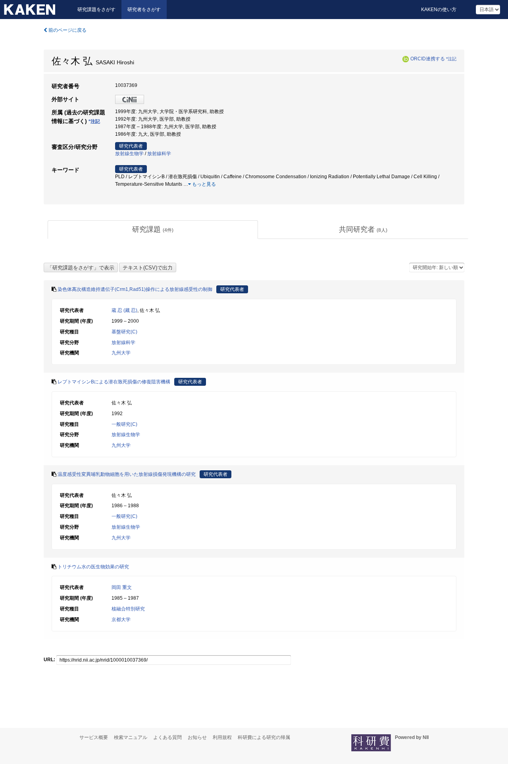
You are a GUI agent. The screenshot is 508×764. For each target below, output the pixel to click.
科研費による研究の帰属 (264, 737)
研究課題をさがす (96, 9)
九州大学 (121, 353)
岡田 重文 (122, 587)
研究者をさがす (144, 9)
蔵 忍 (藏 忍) (124, 310)
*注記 (451, 58)
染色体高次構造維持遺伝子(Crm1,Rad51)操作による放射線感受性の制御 (135, 289)
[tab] (153, 229)
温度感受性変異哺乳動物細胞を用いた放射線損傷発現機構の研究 (127, 474)
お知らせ (197, 737)
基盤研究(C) (124, 332)
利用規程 (222, 737)
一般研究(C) (124, 424)
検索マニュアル (130, 737)
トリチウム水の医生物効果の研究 (93, 567)
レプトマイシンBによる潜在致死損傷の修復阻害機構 (114, 382)
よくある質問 (167, 737)
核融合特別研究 (128, 609)
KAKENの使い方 (438, 9)
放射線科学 (159, 153)
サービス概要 (93, 737)
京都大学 (121, 619)
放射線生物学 (129, 153)
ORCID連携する (427, 59)
